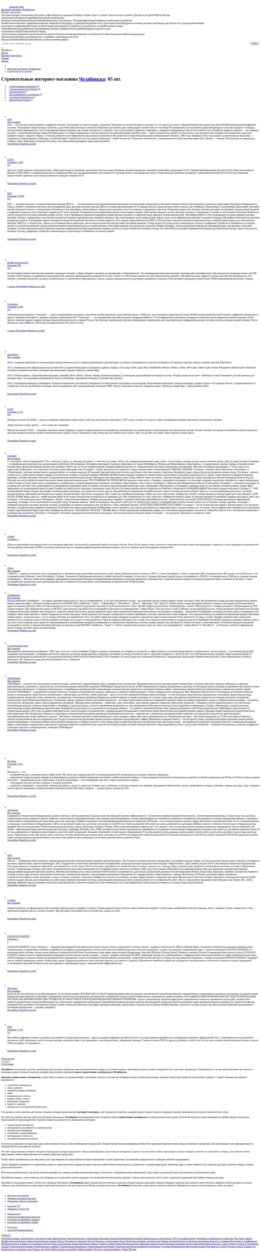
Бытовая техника (108, 1238)
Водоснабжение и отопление (145, 1246)
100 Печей (12, 810)
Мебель (55, 1249)
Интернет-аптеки (10, 1244)
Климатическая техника (130, 1238)
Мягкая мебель (86, 1249)
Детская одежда (235, 1246)
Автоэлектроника (76, 1238)
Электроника (92, 1238)
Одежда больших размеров (171, 1244)
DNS (9, 1027)
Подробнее (13, 144)
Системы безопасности (173, 1246)
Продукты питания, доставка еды (143, 1241)
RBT (9, 193)
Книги (60, 1241)
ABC (9, 855)
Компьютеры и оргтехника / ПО (160, 1238)
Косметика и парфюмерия (243, 1241)
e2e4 (9, 119)
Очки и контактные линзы (64, 1244)
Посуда (91, 1241)
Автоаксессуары (43, 1238)
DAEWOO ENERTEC (18, 936)
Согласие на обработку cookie (22, 1222)
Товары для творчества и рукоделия (179, 1241)
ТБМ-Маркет (14, 678)
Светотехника (122, 1246)
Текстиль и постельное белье (110, 1241)
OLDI (10, 409)
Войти (4, 53)
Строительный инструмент (101, 1246)
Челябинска (92, 79)
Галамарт (12, 456)
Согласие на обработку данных (23, 1219)
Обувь (118, 1244)
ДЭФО (10, 536)
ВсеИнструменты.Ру (18, 262)
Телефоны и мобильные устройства (215, 1238)
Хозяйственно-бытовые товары (17, 1241)
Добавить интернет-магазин (21, 1198)
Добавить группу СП (18, 1209)
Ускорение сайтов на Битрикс (22, 1201)
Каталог (6, 1235)
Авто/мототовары (10, 1238)
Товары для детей (41, 1249)
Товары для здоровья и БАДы (35, 1244)
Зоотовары (203, 1241)
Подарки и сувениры (76, 1241)
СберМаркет (13, 595)
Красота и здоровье (220, 1241)
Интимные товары (88, 1244)
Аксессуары (192, 1244)
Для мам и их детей (216, 1246)
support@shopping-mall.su (20, 1230)
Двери (124, 1249)
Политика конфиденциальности (23, 1217)
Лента (10, 568)
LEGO (10, 159)
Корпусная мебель (68, 1249)
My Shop (11, 761)
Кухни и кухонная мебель (107, 1249)
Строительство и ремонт (46, 1246)
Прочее (132, 1249)
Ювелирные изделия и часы (213, 1244)
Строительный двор (17, 646)
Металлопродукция (195, 1246)
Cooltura (11, 900)
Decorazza (12, 988)
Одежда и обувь (106, 1244)
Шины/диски (59, 1238)
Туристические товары (21, 1246)
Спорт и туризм (236, 1244)
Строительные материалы (72, 1246)
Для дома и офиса (243, 1238)
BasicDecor (12, 354)
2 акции (11, 286)
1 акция (11, 330)
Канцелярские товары (45, 1241)
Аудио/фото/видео (186, 1238)
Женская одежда (148, 1244)
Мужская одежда (131, 1244)
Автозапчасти (27, 1238)
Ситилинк (12, 304)
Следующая (7, 1064)
